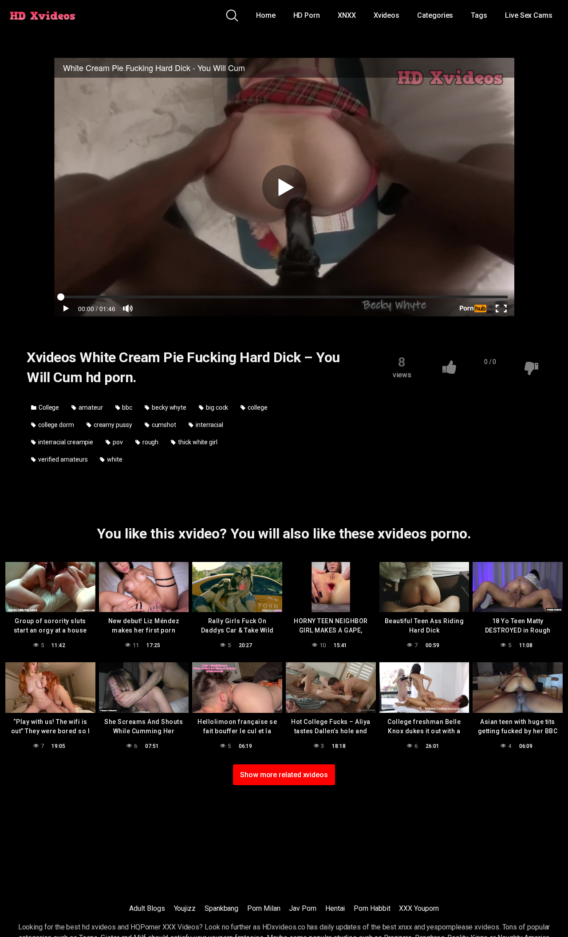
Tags (479, 15)
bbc (127, 407)
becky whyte (168, 407)
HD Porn (306, 15)
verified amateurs (62, 459)
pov (117, 442)
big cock (216, 407)
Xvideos (386, 15)
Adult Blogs (147, 908)
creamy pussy (112, 424)
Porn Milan (263, 908)
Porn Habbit (372, 908)
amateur (90, 407)
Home (266, 15)
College (48, 407)
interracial (208, 424)
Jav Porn (302, 908)
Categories (435, 15)
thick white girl (197, 442)
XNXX (347, 15)
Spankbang (221, 908)
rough (150, 442)
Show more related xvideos (284, 775)
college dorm (55, 424)
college (256, 407)
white (114, 459)
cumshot (163, 424)
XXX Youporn (418, 908)
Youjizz (185, 908)
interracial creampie (65, 442)
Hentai (335, 908)
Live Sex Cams (528, 15)
